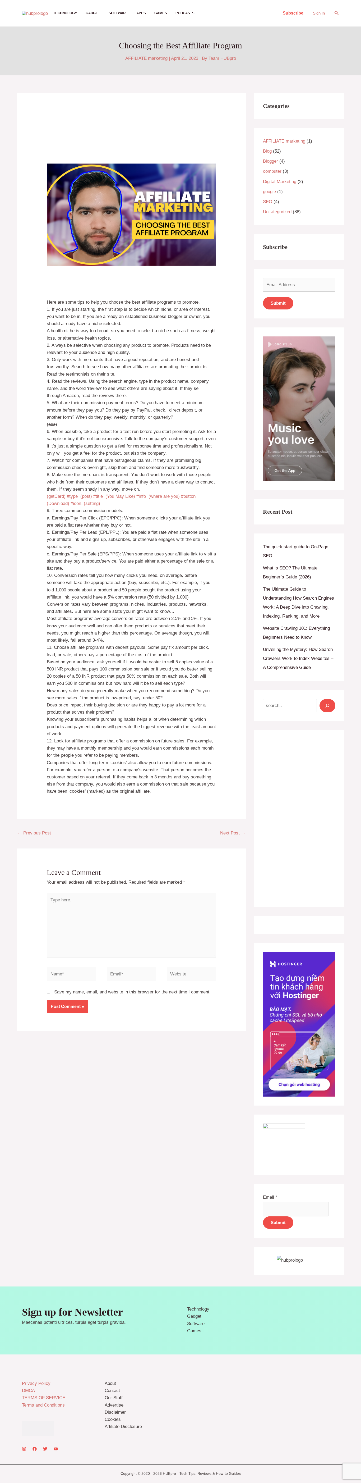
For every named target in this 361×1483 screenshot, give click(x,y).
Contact (112, 1390)
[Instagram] (24, 1449)
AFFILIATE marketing (146, 58)
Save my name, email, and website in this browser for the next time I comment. (132, 991)
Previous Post (34, 833)
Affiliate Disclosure (123, 1426)
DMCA (28, 1390)
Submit (278, 1222)
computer (272, 171)
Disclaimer (115, 1412)
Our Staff (114, 1397)
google (269, 191)
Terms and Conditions (43, 1405)
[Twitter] (45, 1449)
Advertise (114, 1405)
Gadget (93, 13)
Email (270, 1197)
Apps (141, 13)
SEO (267, 201)
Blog (267, 151)
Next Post (233, 833)
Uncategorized (277, 211)
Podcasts (185, 13)
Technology (65, 13)
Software (118, 13)
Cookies (113, 1419)
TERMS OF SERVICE (43, 1397)
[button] (293, 13)
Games (160, 13)
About (110, 1383)
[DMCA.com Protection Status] (38, 1428)
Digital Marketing (279, 181)
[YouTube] (56, 1449)
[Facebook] (35, 1449)
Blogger (270, 161)
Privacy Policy (36, 1383)
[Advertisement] (299, 818)
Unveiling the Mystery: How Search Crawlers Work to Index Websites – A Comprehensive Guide (298, 658)
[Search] (327, 705)
